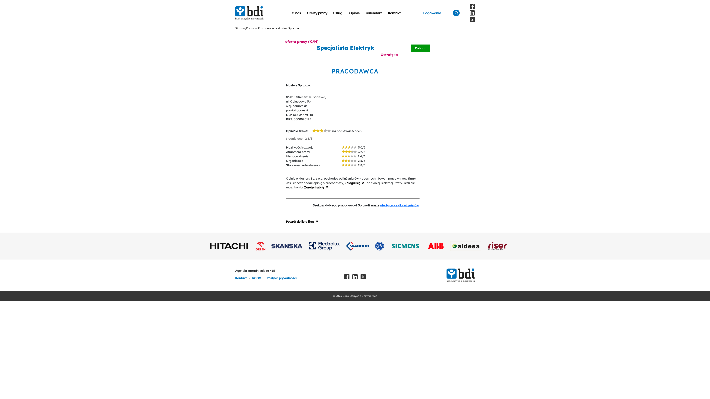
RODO (257, 278)
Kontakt (394, 13)
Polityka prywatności (282, 278)
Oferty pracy (317, 13)
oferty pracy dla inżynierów (399, 205)
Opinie (354, 13)
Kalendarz (374, 13)
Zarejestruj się (314, 187)
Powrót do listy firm (300, 221)
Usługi (338, 13)
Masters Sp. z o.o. (288, 28)
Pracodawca (266, 28)
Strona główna (244, 28)
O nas (296, 13)
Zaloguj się (352, 183)
